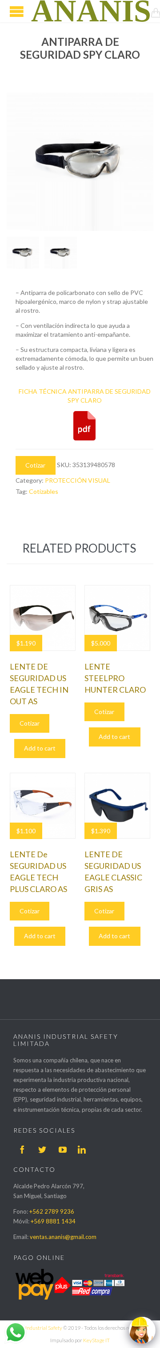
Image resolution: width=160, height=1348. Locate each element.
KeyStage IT (96, 1340)
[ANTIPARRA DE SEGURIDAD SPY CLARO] (23, 253)
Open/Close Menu (16, 11)
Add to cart (40, 748)
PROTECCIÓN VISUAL (77, 480)
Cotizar (35, 465)
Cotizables (43, 491)
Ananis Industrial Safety (35, 1327)
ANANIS (91, 11)
